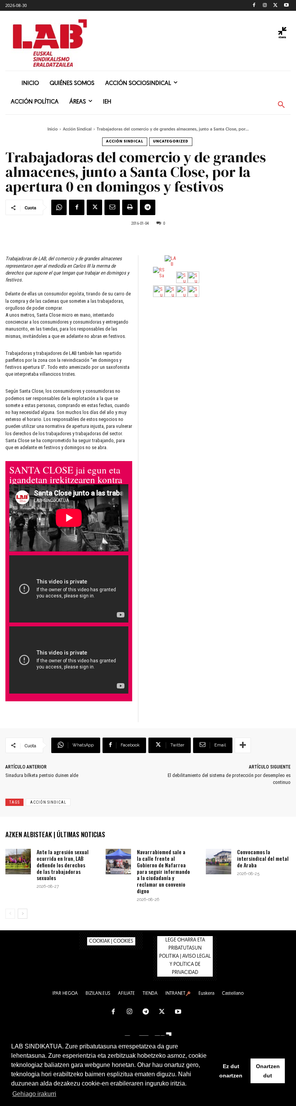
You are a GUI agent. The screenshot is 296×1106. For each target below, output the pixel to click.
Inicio (52, 129)
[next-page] (22, 914)
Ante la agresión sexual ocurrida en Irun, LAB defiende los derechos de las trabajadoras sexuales (63, 865)
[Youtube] (286, 5)
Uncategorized (170, 141)
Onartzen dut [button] (268, 1071)
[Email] (112, 207)
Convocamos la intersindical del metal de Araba (263, 858)
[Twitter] (275, 5)
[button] (281, 105)
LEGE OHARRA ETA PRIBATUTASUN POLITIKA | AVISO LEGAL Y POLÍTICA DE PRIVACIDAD (185, 956)
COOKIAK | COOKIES (111, 941)
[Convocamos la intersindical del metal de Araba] (218, 861)
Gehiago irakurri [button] (34, 1094)
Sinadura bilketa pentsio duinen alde (41, 775)
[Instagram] (265, 5)
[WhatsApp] (59, 207)
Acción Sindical (77, 129)
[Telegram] (147, 207)
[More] (243, 745)
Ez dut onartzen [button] (230, 1071)
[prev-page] (10, 914)
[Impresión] (130, 207)
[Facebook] (254, 5)
